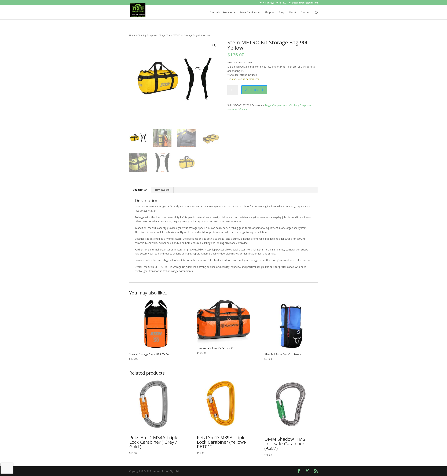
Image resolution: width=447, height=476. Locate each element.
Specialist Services (221, 12)
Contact (306, 12)
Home (132, 35)
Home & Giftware (237, 109)
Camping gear (280, 105)
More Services (248, 12)
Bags (162, 35)
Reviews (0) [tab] (162, 189)
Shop (268, 12)
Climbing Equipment (147, 35)
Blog (281, 12)
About (292, 12)
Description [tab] (140, 189)
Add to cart (254, 89)
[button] (214, 45)
